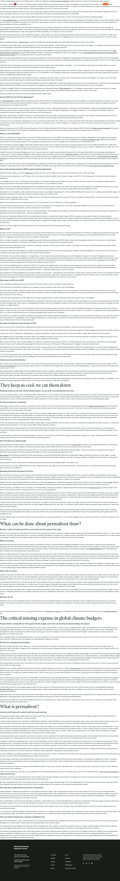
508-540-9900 (18, 862)
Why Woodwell (103, 18)
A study (110, 482)
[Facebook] (89, 863)
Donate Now (102, 11)
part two (58, 611)
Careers (67, 858)
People (69, 4)
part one (49, 611)
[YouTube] (91, 863)
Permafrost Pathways (95, 549)
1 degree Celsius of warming (96, 406)
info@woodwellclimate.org (21, 860)
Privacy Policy (16, 867)
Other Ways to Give (105, 14)
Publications (68, 865)
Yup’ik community (75, 668)
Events (82, 4)
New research (4, 455)
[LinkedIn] (83, 863)
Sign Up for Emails (70, 868)
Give (105, 4)
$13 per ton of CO (95, 487)
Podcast (95, 4)
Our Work (61, 4)
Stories (76, 4)
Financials (68, 861)
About (88, 4)
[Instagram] (86, 863)
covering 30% (76, 444)
